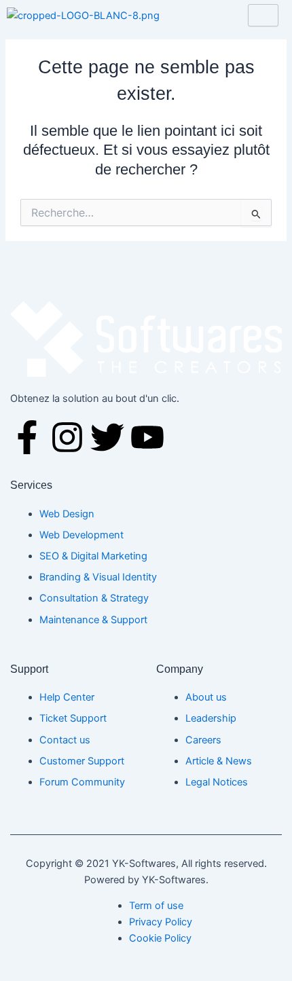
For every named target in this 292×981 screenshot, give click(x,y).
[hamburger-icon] (263, 15)
